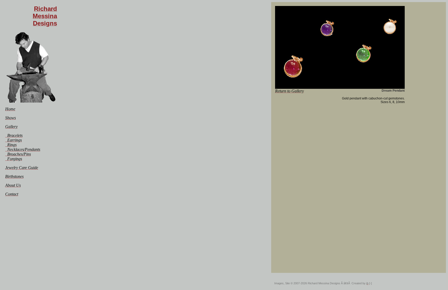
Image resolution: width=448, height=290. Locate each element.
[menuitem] (10, 109)
